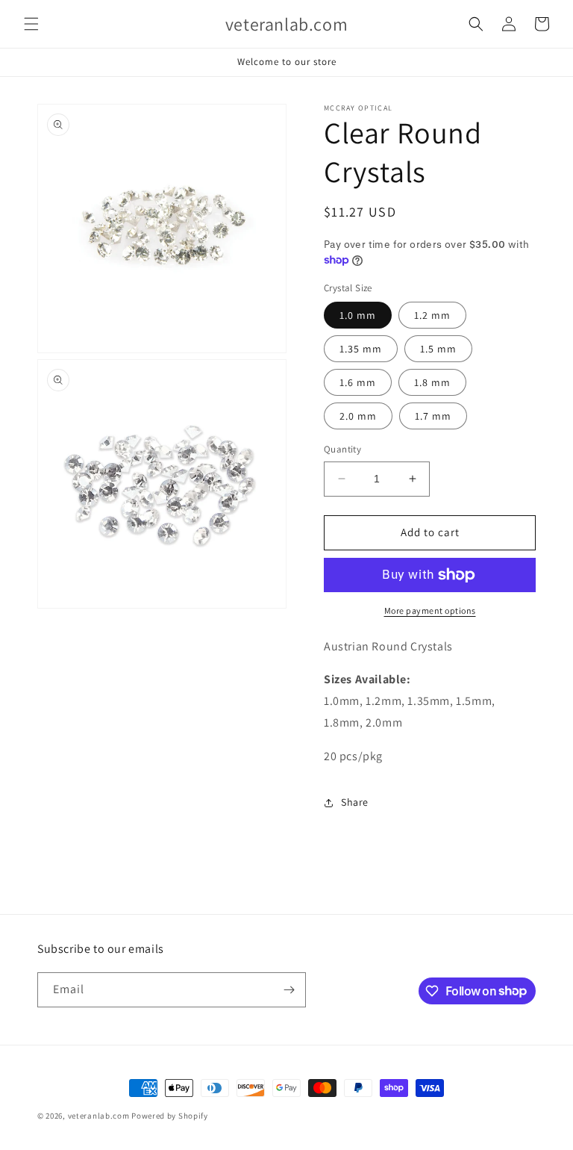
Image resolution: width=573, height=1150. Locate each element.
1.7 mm (433, 416)
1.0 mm (357, 315)
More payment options (430, 610)
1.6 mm (357, 382)
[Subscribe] (288, 989)
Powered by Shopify (169, 1115)
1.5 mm (438, 348)
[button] (31, 23)
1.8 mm (432, 382)
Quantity (342, 449)
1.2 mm (432, 315)
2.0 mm (358, 416)
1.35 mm (360, 348)
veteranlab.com (99, 1115)
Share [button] (355, 802)
